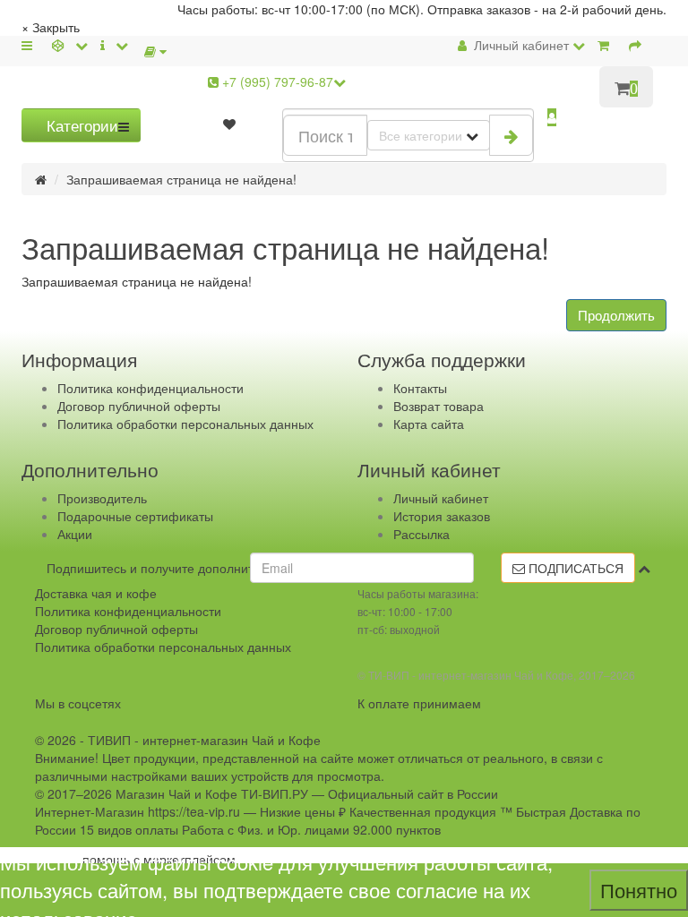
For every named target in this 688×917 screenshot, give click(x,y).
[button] (551, 117)
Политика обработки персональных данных (185, 424)
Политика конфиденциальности (150, 388)
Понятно (638, 890)
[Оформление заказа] (639, 45)
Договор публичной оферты (138, 406)
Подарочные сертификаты (135, 516)
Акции (74, 534)
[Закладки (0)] (229, 123)
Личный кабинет (440, 498)
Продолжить (616, 314)
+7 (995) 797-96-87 (276, 81)
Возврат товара (438, 406)
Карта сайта (428, 424)
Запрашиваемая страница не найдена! (181, 179)
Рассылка (421, 534)
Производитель (102, 498)
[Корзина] (607, 45)
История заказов (441, 516)
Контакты (420, 388)
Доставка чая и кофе (96, 593)
